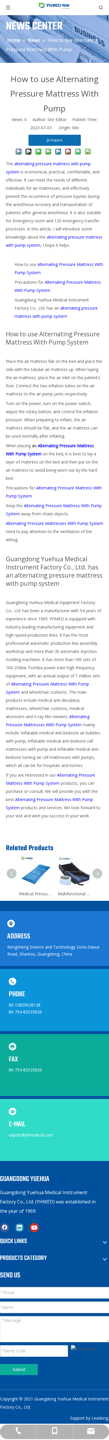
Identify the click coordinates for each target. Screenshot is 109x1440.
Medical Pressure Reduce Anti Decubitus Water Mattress (35, 893)
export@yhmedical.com (31, 1135)
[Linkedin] (19, 1227)
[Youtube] (34, 1227)
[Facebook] (4, 1227)
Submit (19, 1369)
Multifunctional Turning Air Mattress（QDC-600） (74, 893)
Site (75, 127)
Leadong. (100, 1418)
